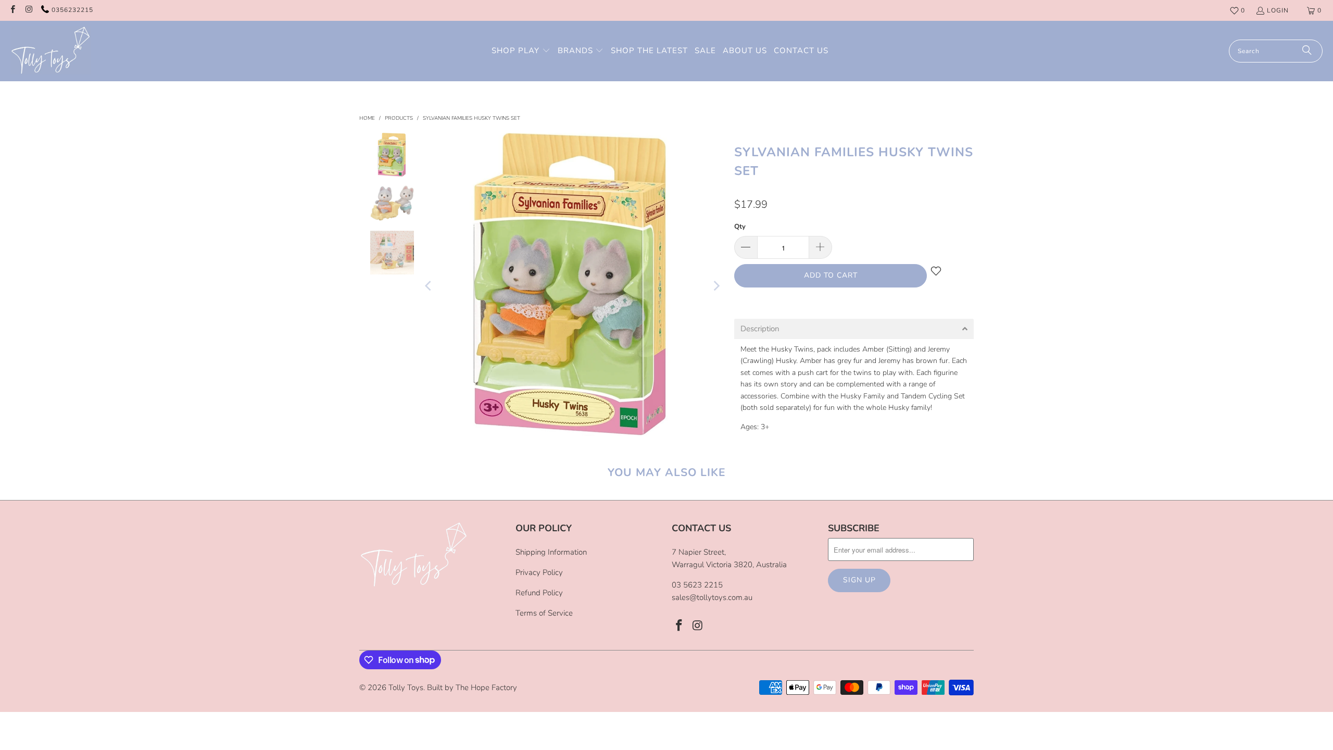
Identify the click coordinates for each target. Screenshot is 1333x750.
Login (1278, 10)
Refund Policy (539, 593)
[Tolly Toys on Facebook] (12, 10)
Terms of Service (544, 613)
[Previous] (429, 286)
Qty (740, 226)
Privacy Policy (539, 572)
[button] (521, 51)
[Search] (1307, 51)
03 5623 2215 (697, 585)
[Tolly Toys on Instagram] (28, 10)
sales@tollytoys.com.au (712, 597)
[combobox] (1276, 51)
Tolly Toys (405, 687)
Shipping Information (551, 552)
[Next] (716, 286)
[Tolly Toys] (50, 51)
